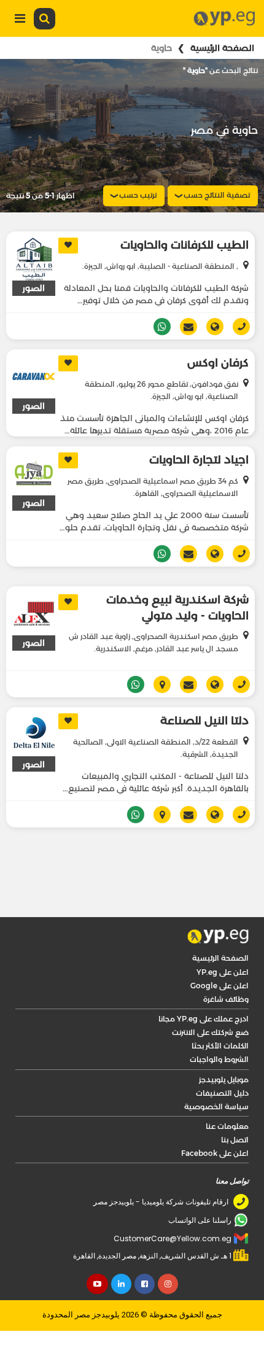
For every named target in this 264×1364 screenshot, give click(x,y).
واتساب (157, 326)
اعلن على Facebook (215, 1153)
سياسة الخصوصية (216, 1106)
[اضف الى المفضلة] (68, 246)
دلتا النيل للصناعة (204, 720)
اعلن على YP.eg (222, 972)
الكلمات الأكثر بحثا (220, 1045)
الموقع (210, 326)
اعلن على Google (219, 985)
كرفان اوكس (218, 363)
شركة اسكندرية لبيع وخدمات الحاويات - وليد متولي (177, 607)
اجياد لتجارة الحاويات (199, 460)
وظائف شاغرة (226, 999)
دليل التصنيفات (222, 1093)
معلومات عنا (227, 1126)
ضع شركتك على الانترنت (210, 1032)
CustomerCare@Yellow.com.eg (172, 1238)
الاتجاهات (157, 684)
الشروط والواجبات (219, 1059)
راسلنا (184, 326)
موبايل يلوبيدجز (224, 1079)
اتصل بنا (235, 1139)
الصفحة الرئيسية (222, 47)
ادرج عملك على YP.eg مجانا (203, 1018)
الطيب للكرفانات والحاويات (184, 245)
